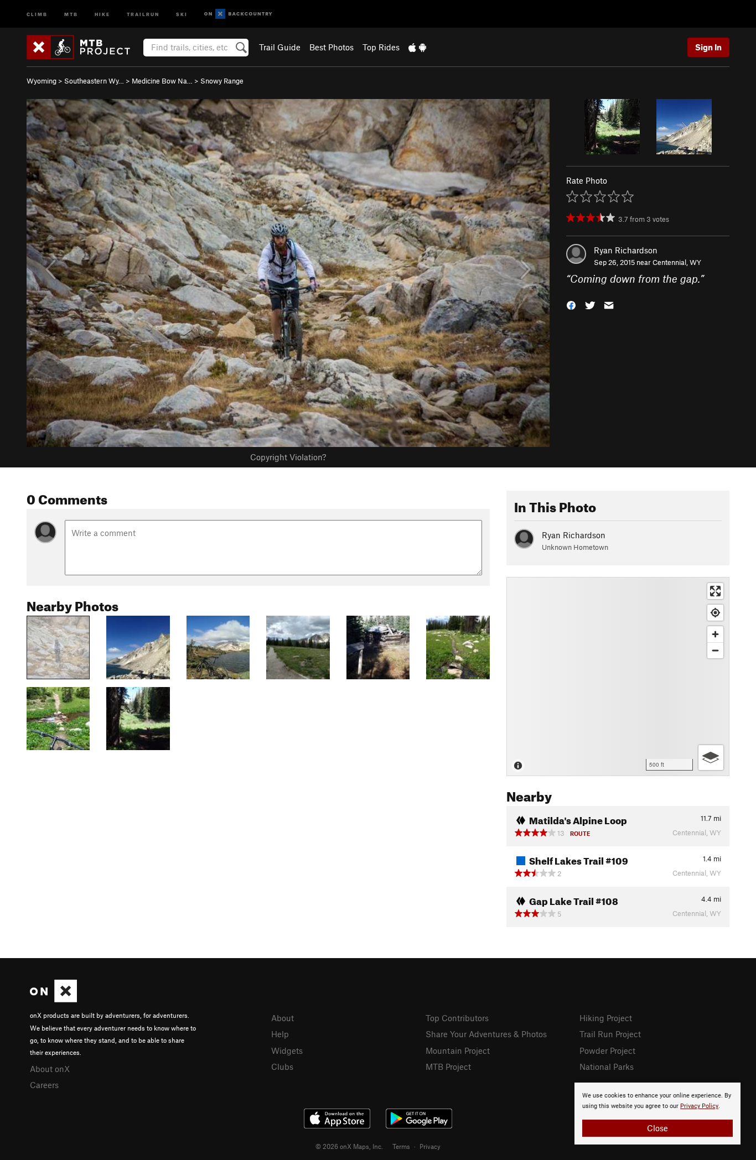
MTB (71, 13)
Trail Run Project (610, 1034)
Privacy (430, 1146)
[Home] (84, 47)
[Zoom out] (715, 650)
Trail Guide (280, 47)
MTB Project (448, 1066)
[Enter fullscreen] (715, 591)
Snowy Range (222, 80)
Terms (401, 1146)
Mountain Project (458, 1050)
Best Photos (331, 47)
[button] (571, 304)
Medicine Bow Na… (162, 80)
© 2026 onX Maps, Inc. (349, 1146)
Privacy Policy (699, 1106)
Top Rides (381, 47)
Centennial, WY (677, 262)
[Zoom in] (715, 634)
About (282, 1018)
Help (280, 1034)
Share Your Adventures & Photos (486, 1034)
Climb (37, 13)
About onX (50, 1069)
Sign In (708, 47)
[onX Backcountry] (238, 14)
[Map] (618, 677)
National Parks (606, 1066)
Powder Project (607, 1050)
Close (657, 1128)
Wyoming (41, 80)
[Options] (710, 757)
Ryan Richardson (625, 250)
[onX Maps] (53, 999)
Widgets (287, 1050)
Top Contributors (457, 1018)
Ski (182, 13)
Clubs (282, 1066)
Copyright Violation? (288, 457)
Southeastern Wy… (94, 80)
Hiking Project (605, 1018)
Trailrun (143, 13)
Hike (102, 13)
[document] (657, 1113)
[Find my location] (715, 613)
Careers (44, 1085)
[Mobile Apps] (417, 47)
